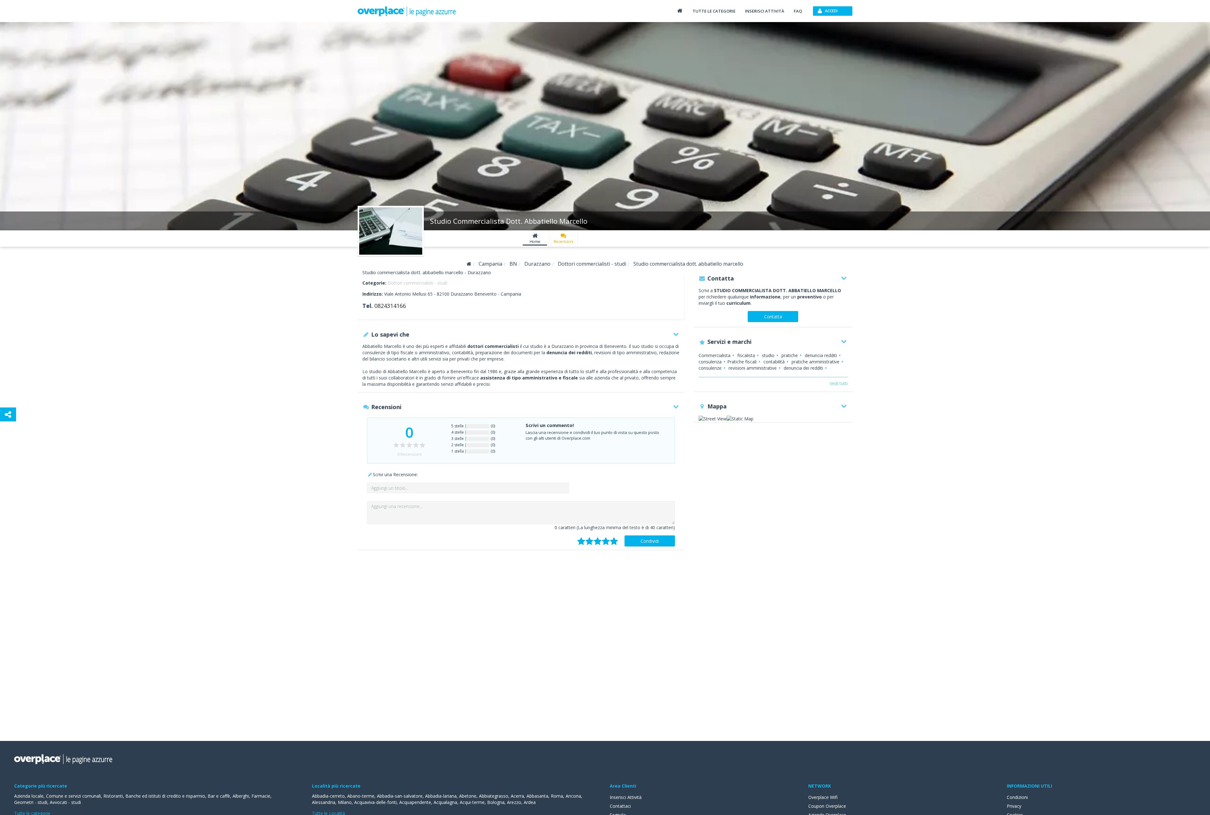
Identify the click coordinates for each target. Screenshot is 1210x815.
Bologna (495, 802)
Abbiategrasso (493, 796)
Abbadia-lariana (441, 796)
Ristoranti (113, 796)
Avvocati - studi (65, 802)
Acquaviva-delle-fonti (375, 802)
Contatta (773, 317)
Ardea (530, 802)
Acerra (517, 796)
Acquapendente (415, 802)
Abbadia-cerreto (328, 796)
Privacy (1014, 806)
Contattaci (620, 806)
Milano (345, 802)
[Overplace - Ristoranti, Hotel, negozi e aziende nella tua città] (407, 11)
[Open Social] (8, 414)
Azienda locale (28, 796)
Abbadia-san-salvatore (400, 796)
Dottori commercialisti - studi (417, 283)
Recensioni (563, 241)
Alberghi (241, 796)
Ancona (573, 796)
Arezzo (514, 802)
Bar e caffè (219, 796)
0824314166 (390, 305)
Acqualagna (445, 802)
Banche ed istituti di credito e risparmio (165, 796)
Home (535, 241)
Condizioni (1017, 797)
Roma (557, 796)
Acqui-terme (472, 802)
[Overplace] (469, 264)
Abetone (467, 796)
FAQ (798, 11)
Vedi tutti (839, 383)
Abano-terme (360, 796)
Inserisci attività (764, 11)
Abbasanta (537, 796)
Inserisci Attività (626, 797)
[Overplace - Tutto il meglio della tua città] (679, 10)
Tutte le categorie (714, 11)
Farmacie (260, 796)
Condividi (650, 541)
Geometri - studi (30, 802)
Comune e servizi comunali (73, 796)
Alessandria (323, 802)
